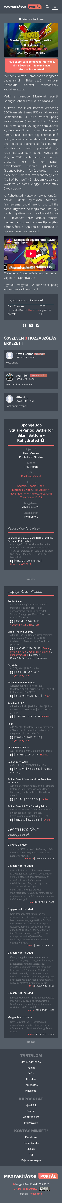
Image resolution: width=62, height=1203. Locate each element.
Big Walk (12, 665)
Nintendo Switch (22, 489)
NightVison (45, 651)
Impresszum (31, 1122)
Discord (31, 1111)
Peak (10, 723)
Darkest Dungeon (18, 844)
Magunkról (31, 1090)
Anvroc (30, 945)
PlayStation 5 (18, 493)
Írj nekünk (31, 1105)
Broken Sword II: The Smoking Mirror (28, 806)
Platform (26, 476)
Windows (32, 493)
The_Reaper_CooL (20, 675)
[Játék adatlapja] (42, 440)
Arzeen (46, 648)
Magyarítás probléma (20, 1017)
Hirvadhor (33, 310)
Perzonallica (35, 1193)
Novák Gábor (24, 354)
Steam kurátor (31, 1143)
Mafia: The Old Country (20, 631)
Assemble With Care (19, 747)
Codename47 (17, 624)
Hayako (44, 754)
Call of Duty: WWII (18, 762)
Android (21, 485)
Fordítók (31, 1079)
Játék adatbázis (31, 1062)
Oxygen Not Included (20, 865)
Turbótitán (29, 858)
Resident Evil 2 (16, 703)
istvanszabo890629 (34, 48)
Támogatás (31, 1085)
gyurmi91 (21, 375)
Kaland (37, 476)
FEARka (29, 624)
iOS (40, 497)
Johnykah (33, 651)
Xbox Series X (28, 497)
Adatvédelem (31, 1116)
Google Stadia (36, 485)
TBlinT (37, 624)
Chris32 (30, 1034)
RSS (31, 1154)
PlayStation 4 (41, 489)
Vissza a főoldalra (33, 19)
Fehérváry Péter (18, 651)
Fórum (31, 1067)
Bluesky (31, 1148)
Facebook (31, 1137)
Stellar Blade (15, 601)
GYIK (31, 1073)
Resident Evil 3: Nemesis (21, 682)
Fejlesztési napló (31, 1160)
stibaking (21, 397)
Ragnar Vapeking (19, 655)
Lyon (31, 902)
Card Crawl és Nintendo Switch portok (18, 310)
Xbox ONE (45, 493)
